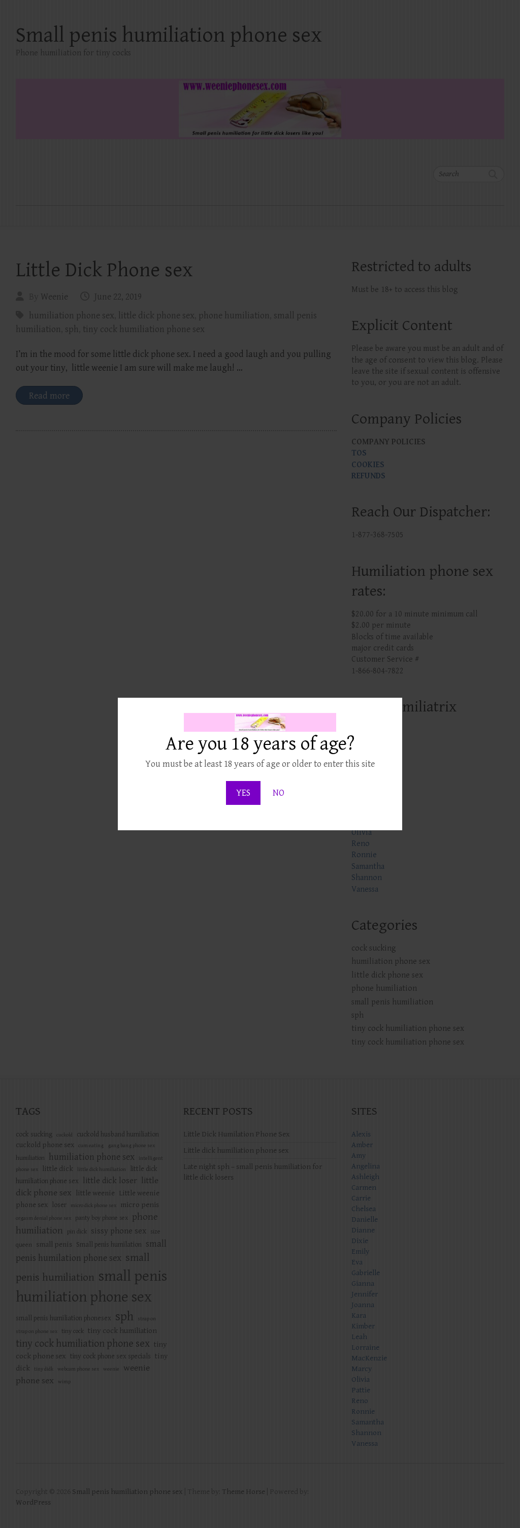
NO (278, 793)
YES (243, 793)
